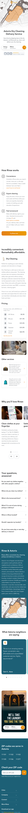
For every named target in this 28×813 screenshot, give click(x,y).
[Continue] (24, 772)
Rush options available (12, 220)
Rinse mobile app (9, 812)
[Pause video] (25, 353)
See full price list (8, 335)
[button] (12, 218)
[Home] (14, 2)
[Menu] (2, 2)
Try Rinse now (14, 233)
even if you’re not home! (13, 188)
